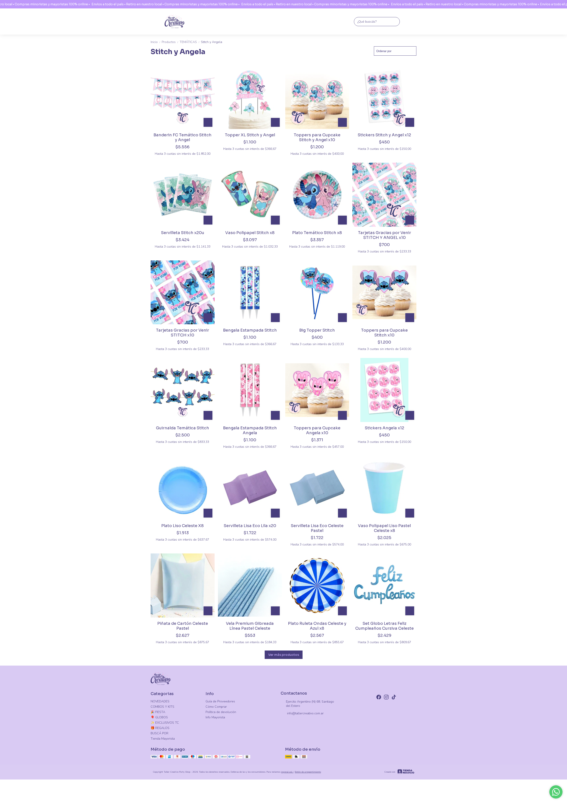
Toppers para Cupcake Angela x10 (317, 430)
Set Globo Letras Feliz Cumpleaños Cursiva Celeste (384, 626)
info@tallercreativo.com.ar (305, 713)
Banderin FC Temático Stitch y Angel (182, 137)
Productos (170, 42)
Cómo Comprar (216, 707)
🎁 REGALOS (160, 728)
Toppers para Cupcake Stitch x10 (384, 333)
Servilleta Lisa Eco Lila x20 (250, 525)
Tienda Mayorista (163, 739)
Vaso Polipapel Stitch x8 (250, 232)
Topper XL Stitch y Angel (250, 135)
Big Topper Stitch (317, 330)
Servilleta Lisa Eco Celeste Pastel (317, 528)
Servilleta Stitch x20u (182, 232)
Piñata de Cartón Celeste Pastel (182, 626)
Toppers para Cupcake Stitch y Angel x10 (317, 137)
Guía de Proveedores (220, 701)
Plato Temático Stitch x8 (317, 232)
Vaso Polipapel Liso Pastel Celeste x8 (384, 528)
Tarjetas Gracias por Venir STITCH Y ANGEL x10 (384, 235)
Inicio (156, 42)
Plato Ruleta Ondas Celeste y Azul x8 (317, 626)
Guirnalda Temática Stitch (182, 428)
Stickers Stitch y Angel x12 (384, 135)
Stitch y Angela (211, 42)
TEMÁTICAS (190, 42)
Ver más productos (283, 655)
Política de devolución (221, 712)
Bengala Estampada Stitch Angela (250, 430)
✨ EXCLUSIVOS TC (165, 723)
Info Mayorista (215, 717)
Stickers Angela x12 (384, 428)
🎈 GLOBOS (159, 717)
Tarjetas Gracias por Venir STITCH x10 (182, 333)
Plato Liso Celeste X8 (182, 525)
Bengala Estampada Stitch (250, 330)
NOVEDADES (160, 701)
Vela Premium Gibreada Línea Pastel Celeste (250, 626)
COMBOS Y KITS (162, 707)
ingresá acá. (287, 772)
